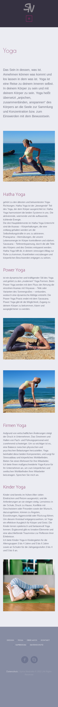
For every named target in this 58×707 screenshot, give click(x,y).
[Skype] (34, 660)
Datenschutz (36, 645)
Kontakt (45, 640)
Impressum (20, 645)
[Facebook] (25, 660)
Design (10, 640)
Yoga (20, 640)
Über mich (32, 640)
